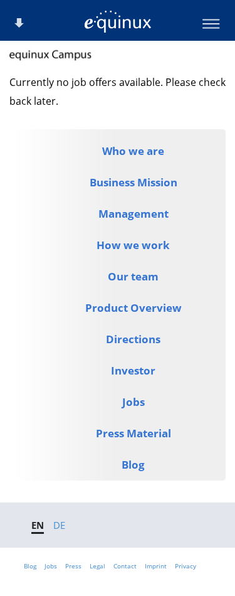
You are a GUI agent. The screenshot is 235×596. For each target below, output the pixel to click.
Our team (133, 276)
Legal (97, 565)
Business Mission (133, 182)
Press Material (133, 433)
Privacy (185, 565)
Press (73, 565)
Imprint (156, 565)
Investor (133, 370)
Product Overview (133, 308)
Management (133, 213)
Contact (125, 565)
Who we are (133, 151)
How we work (133, 245)
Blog (133, 464)
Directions (133, 339)
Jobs (133, 402)
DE (59, 525)
